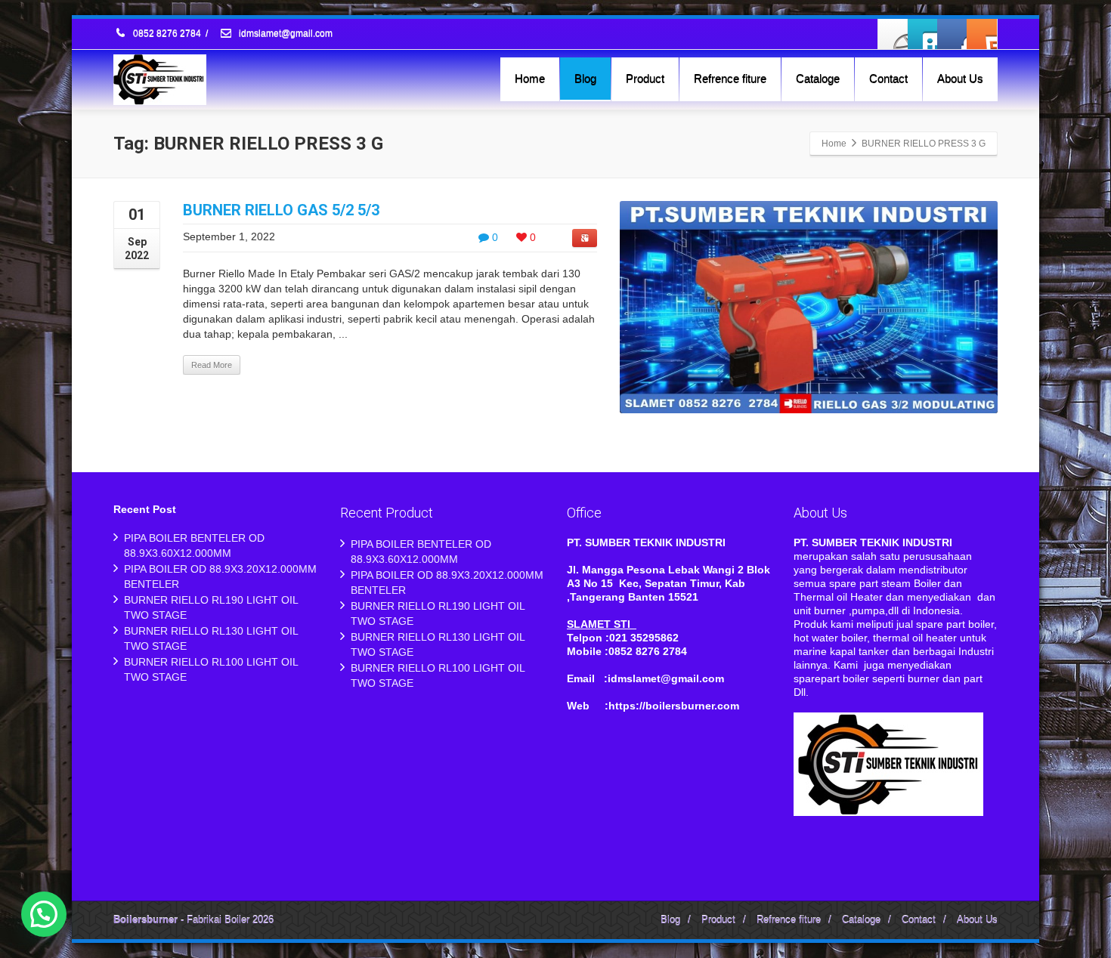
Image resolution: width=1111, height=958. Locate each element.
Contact (888, 78)
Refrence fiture (730, 78)
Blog (585, 78)
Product (645, 78)
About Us (960, 78)
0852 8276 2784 (167, 34)
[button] (44, 914)
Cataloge (818, 78)
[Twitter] (923, 34)
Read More (211, 364)
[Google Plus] (952, 34)
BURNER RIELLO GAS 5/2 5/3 (281, 210)
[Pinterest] (982, 34)
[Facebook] (893, 34)
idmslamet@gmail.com (285, 34)
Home (530, 78)
